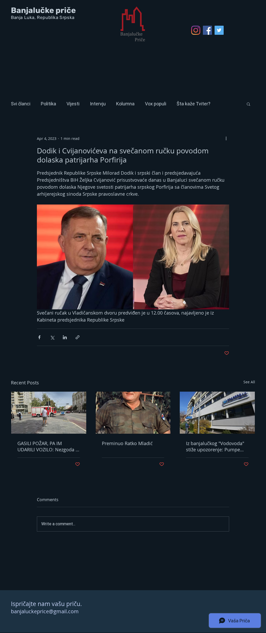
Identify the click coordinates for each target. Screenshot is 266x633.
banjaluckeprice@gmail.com (45, 611)
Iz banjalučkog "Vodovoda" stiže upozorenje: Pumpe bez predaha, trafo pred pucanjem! (215, 446)
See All (249, 381)
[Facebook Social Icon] (207, 30)
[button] (248, 104)
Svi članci (20, 103)
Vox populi (155, 103)
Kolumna (125, 103)
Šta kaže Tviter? (193, 103)
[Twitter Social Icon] (219, 30)
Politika (48, 103)
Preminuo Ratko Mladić (127, 443)
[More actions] (226, 138)
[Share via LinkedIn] (64, 337)
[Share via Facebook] (39, 337)
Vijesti (72, 103)
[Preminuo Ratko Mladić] (133, 413)
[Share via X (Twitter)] (52, 337)
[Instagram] (195, 30)
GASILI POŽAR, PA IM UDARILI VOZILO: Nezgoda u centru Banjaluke (47, 446)
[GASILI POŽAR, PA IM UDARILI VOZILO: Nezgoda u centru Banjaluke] (48, 413)
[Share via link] (77, 337)
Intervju (98, 103)
